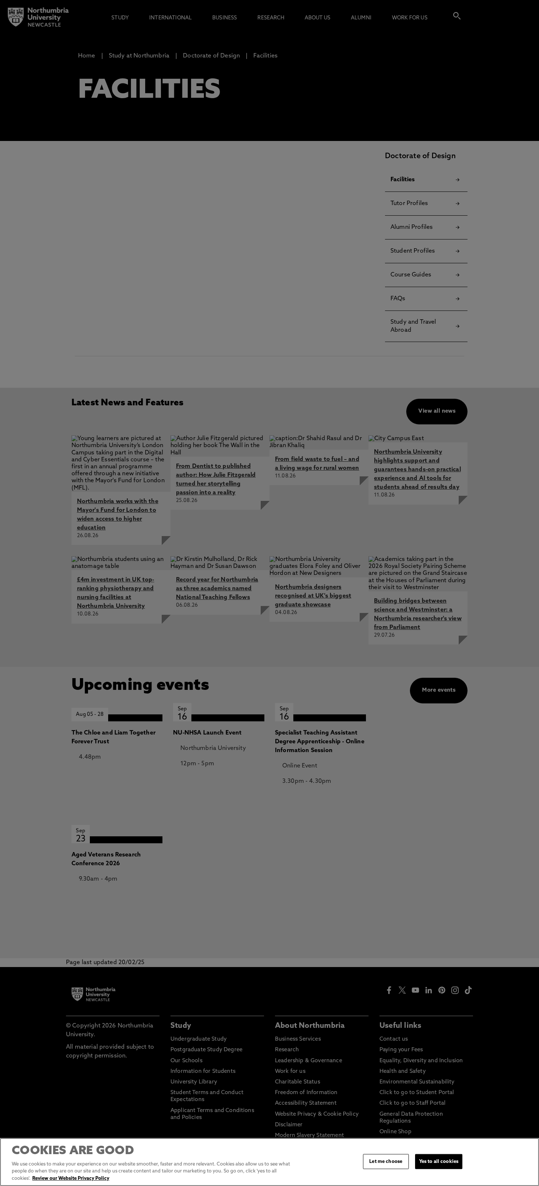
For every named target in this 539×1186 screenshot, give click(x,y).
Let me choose (385, 1161)
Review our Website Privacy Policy (70, 1178)
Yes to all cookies (438, 1161)
